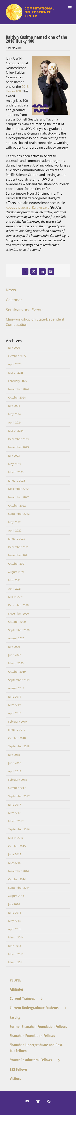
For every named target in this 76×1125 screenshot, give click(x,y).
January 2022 (16, 538)
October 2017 (17, 788)
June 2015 (14, 854)
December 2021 (18, 547)
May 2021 (14, 580)
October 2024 (17, 397)
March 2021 (16, 597)
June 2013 (14, 946)
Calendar (14, 299)
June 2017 (14, 804)
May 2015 (14, 863)
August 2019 (16, 688)
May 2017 (14, 813)
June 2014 (14, 912)
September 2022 (19, 514)
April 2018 (14, 771)
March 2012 (16, 954)
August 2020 (16, 638)
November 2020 (18, 613)
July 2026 (14, 347)
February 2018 (17, 779)
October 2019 (17, 671)
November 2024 (18, 389)
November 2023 (18, 447)
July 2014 (14, 904)
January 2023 (16, 480)
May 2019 (14, 705)
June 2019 (14, 696)
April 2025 (14, 364)
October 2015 (17, 846)
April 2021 (14, 588)
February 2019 (17, 721)
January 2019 (16, 730)
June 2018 (14, 763)
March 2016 (16, 838)
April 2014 (14, 929)
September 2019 (19, 680)
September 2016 (19, 829)
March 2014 (16, 937)
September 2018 (19, 746)
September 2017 (19, 796)
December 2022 (18, 489)
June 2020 (14, 655)
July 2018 (14, 754)
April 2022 (14, 530)
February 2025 (17, 381)
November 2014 (18, 871)
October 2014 (17, 879)
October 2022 (17, 505)
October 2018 (17, 738)
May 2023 (14, 464)
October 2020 (17, 622)
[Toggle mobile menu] (70, 8)
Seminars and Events (24, 309)
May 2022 (14, 522)
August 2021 (16, 572)
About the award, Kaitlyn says (28, 207)
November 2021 (18, 555)
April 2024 (14, 422)
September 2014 (19, 887)
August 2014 (16, 896)
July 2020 (14, 646)
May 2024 (14, 414)
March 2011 (16, 962)
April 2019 (14, 713)
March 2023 (16, 472)
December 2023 (18, 439)
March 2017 (16, 821)
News (11, 289)
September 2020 (19, 630)
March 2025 (16, 372)
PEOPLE (15, 980)
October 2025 (17, 356)
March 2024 (16, 430)
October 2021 (17, 563)
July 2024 (14, 405)
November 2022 (18, 497)
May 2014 (14, 921)
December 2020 (18, 605)
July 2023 (14, 455)
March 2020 (16, 663)
